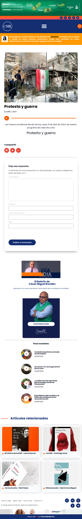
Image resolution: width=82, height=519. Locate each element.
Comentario (14, 177)
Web (10, 222)
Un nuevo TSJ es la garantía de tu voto (47, 368)
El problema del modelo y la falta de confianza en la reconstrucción (46, 397)
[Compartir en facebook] (6, 150)
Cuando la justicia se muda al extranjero (46, 353)
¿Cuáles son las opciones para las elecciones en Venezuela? (45, 382)
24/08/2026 (38, 371)
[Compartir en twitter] (12, 150)
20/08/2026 (38, 402)
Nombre (12, 204)
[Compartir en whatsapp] (18, 150)
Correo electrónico (17, 213)
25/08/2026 (38, 356)
